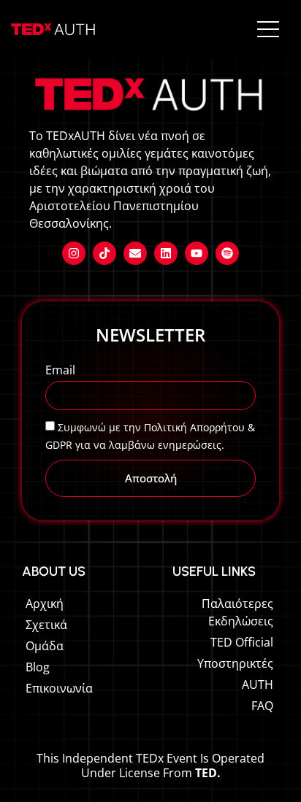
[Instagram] (73, 253)
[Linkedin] (166, 253)
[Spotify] (227, 253)
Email (60, 371)
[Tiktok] (104, 253)
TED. (208, 773)
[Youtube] (196, 253)
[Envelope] (135, 253)
